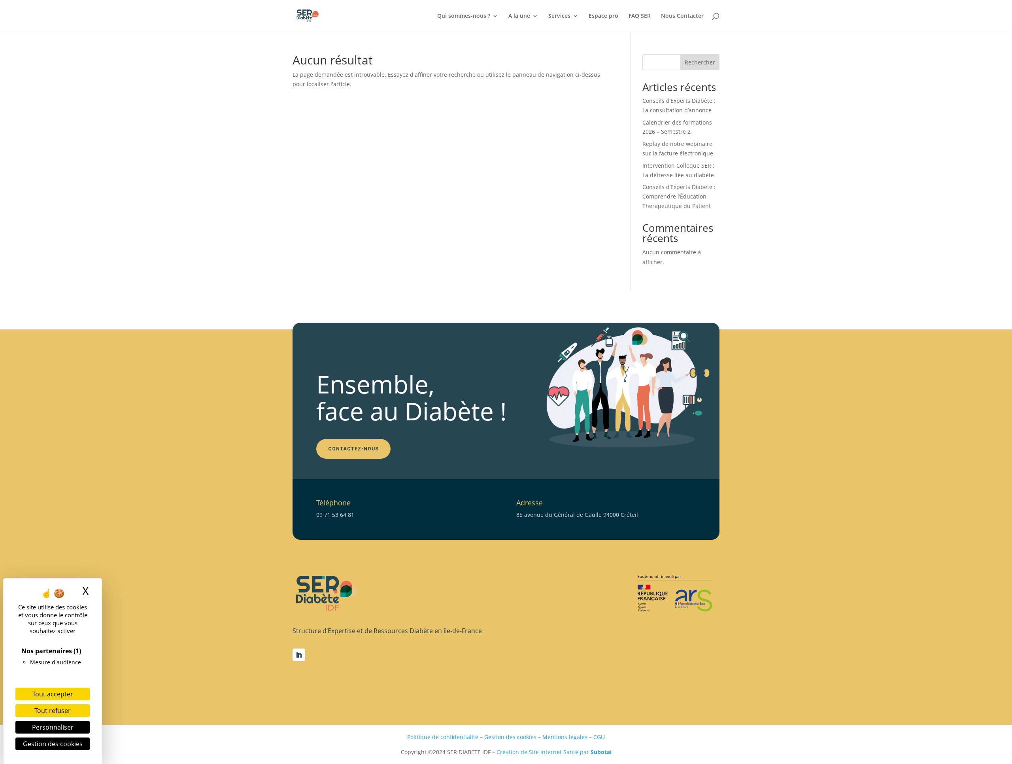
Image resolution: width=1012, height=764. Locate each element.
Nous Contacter (682, 16)
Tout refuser (52, 710)
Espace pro (603, 16)
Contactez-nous (353, 449)
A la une (519, 16)
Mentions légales (564, 737)
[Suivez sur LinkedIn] (299, 655)
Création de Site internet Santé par (554, 752)
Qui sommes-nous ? (463, 16)
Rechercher (700, 62)
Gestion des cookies (510, 737)
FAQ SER (640, 16)
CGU (599, 737)
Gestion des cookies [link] (53, 743)
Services (559, 16)
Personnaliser (53, 727)
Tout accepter (52, 694)
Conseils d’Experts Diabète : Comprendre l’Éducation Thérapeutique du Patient (679, 196)
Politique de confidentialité (442, 737)
